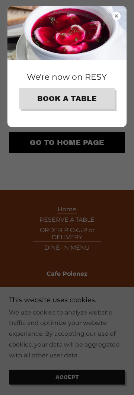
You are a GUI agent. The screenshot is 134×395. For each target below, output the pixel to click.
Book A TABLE (67, 98)
